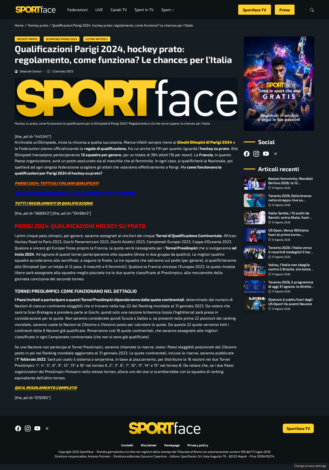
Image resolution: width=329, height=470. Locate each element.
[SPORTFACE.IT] (35, 9)
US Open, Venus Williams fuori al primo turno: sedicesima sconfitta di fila (290, 234)
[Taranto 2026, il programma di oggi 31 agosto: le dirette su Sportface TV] (254, 287)
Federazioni (77, 9)
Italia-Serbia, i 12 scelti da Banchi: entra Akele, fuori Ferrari (288, 217)
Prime (284, 9)
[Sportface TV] (279, 83)
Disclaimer (149, 445)
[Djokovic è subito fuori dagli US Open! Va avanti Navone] (254, 304)
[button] (312, 10)
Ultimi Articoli (97, 39)
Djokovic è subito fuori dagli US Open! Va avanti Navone (290, 301)
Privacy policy (197, 445)
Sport (166, 9)
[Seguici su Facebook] (247, 153)
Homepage (172, 445)
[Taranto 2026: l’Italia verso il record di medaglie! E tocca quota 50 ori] (254, 252)
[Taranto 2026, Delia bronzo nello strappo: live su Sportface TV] (254, 200)
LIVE (99, 9)
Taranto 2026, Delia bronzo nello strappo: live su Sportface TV (289, 200)
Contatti (127, 445)
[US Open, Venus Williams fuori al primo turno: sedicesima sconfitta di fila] (254, 235)
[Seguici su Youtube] (266, 153)
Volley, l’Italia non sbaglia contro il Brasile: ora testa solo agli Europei (289, 269)
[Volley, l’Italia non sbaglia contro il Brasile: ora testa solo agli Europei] (254, 269)
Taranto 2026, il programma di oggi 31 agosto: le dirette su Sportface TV (290, 286)
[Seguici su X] (275, 153)
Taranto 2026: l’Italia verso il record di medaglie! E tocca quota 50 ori (291, 252)
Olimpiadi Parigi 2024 (61, 39)
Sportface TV (254, 9)
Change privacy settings (310, 465)
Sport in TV (144, 9)
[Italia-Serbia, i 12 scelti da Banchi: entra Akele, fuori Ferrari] (254, 217)
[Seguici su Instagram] (256, 153)
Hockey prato (27, 39)
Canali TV (119, 9)
